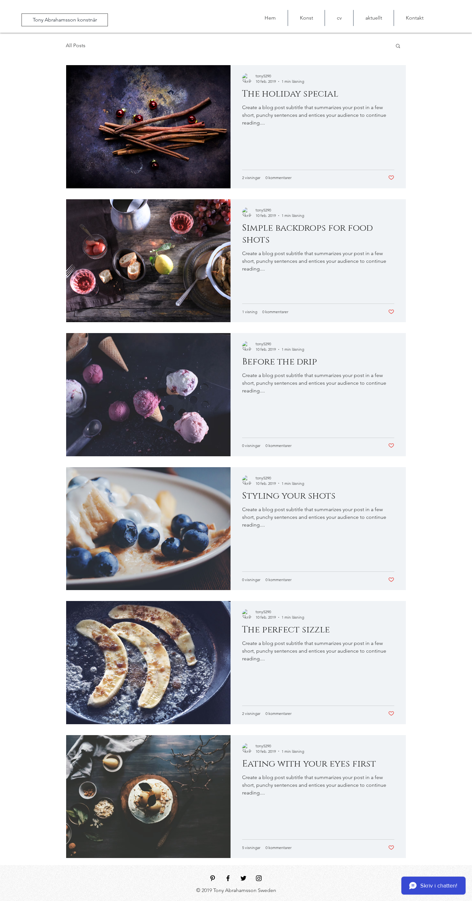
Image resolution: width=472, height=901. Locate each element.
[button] (398, 46)
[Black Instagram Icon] (259, 878)
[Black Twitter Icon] (243, 878)
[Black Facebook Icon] (228, 878)
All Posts (75, 45)
